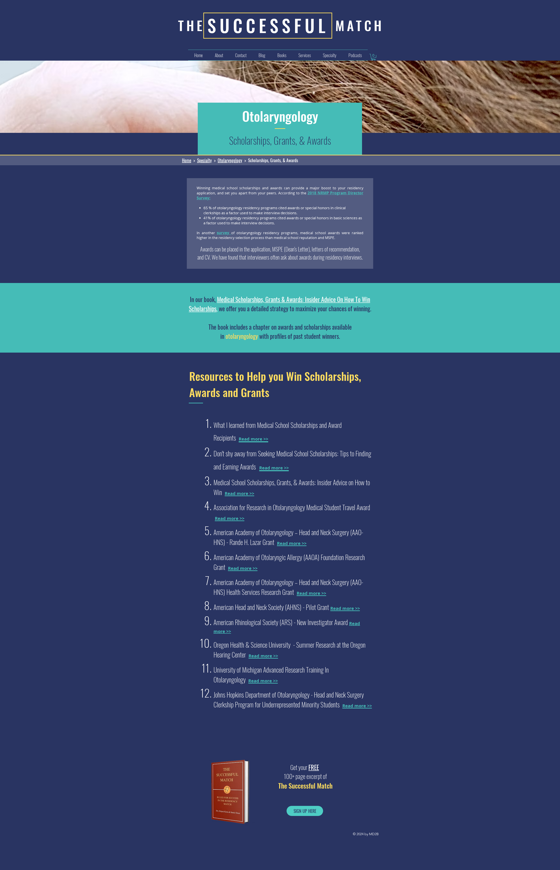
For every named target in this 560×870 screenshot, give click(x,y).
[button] (304, 55)
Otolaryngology (230, 160)
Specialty (204, 160)
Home (186, 160)
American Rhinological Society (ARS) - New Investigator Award (281, 622)
